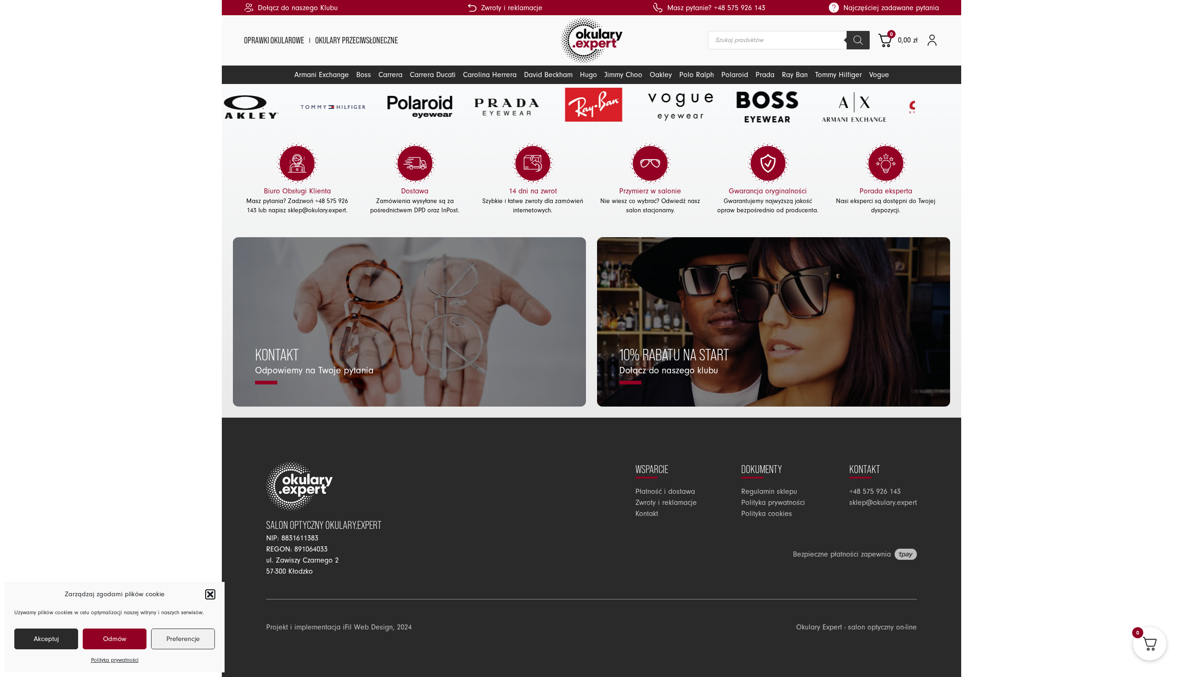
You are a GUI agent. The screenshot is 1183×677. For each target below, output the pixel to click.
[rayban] (525, 107)
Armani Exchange (321, 75)
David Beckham (548, 75)
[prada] (439, 107)
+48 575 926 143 (875, 491)
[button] (210, 594)
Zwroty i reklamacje (666, 502)
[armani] (786, 107)
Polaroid (734, 75)
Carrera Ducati (433, 75)
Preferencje (183, 639)
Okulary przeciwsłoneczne (356, 40)
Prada (765, 75)
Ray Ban (795, 75)
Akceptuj (46, 639)
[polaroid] (352, 107)
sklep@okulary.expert (317, 210)
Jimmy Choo (623, 75)
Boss (363, 75)
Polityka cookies (766, 513)
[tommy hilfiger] (265, 107)
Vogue (879, 75)
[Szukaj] (858, 40)
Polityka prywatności (115, 660)
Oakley (661, 75)
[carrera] (873, 107)
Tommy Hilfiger (838, 75)
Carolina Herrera (490, 75)
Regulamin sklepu (769, 491)
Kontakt (646, 513)
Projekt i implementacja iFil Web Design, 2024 (339, 627)
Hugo (588, 75)
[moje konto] (932, 40)
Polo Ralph (696, 75)
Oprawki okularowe (274, 40)
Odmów (114, 639)
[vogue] (612, 107)
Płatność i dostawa (665, 491)
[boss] (699, 107)
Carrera (390, 75)
